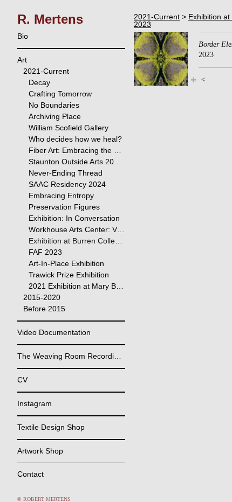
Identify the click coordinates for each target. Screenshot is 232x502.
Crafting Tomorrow (60, 93)
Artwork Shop (40, 451)
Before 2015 (44, 308)
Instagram (34, 403)
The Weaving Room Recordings (71, 356)
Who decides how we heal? (75, 139)
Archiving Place (55, 116)
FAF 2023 (45, 252)
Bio (22, 36)
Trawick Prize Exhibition (69, 274)
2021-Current (46, 71)
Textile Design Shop (51, 427)
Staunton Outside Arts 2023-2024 (77, 161)
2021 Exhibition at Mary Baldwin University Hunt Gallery (77, 286)
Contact (30, 474)
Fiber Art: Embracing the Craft (77, 150)
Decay (39, 82)
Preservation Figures (64, 207)
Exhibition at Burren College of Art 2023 (77, 240)
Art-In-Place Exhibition (66, 263)
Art (22, 59)
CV (22, 379)
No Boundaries (54, 105)
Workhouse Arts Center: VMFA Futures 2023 (77, 229)
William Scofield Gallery (68, 127)
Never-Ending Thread (66, 173)
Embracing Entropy (61, 195)
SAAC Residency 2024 (67, 184)
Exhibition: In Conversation (74, 218)
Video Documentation (54, 332)
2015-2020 (41, 297)
